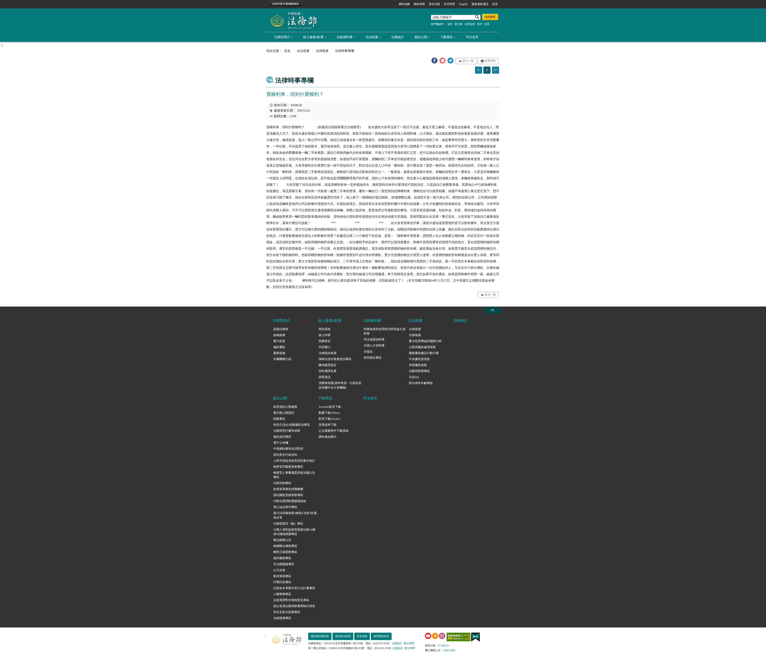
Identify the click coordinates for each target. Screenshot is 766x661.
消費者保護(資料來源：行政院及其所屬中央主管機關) (340, 385)
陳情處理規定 (328, 365)
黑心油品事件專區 (285, 507)
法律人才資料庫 (374, 345)
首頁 (495, 4)
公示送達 (279, 570)
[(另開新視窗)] (428, 636)
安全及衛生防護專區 (286, 612)
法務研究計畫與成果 (286, 430)
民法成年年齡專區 (421, 383)
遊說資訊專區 (282, 436)
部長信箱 (434, 4)
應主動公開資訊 (283, 412)
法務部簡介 (282, 37)
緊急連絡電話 (480, 4)
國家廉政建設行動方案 (424, 353)
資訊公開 (420, 37)
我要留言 (325, 341)
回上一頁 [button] (468, 60)
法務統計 (397, 37)
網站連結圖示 (328, 436)
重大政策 (279, 341)
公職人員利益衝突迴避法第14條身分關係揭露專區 (294, 532)
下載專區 (446, 37)
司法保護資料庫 (374, 339)
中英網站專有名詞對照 (288, 448)
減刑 (449, 24)
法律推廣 (322, 51)
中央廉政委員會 (419, 359)
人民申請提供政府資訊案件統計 (294, 460)
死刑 (479, 24)
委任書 (458, 24)
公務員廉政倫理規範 (422, 347)
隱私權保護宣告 (320, 636)
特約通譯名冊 (328, 371)
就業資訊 (325, 377)
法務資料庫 (344, 37)
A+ (495, 69)
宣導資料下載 (328, 424)
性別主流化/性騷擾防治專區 (291, 424)
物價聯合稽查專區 (285, 546)
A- (478, 69)
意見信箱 (362, 636)
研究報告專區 (373, 357)
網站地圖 (404, 4)
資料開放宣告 (381, 636)
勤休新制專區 (282, 576)
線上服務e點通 (313, 37)
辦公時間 (409, 643)
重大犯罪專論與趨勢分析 (425, 341)
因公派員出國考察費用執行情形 (294, 606)
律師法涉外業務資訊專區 (335, 359)
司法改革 (472, 37)
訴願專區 (279, 418)
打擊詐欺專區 (282, 582)
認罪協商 (470, 24)
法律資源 (415, 329)
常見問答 (449, 4)
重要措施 (279, 353)
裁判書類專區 (282, 558)
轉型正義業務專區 (285, 552)
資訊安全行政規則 (285, 454)
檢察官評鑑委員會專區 (288, 466)
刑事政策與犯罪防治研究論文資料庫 (385, 331)
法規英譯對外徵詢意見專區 (291, 600)
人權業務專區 (282, 594)
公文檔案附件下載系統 (333, 430)
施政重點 (279, 347)
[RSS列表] (435, 636)
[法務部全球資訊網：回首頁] (292, 20)
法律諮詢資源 (328, 353)
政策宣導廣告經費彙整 (288, 489)
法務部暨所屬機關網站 (285, 3)
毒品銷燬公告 (282, 540)
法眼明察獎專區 (419, 371)
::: (265, 3)
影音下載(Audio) (329, 418)
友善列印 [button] (490, 60)
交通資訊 (397, 643)
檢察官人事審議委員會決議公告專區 (294, 475)
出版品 (368, 351)
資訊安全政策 (343, 636)
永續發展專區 (282, 618)
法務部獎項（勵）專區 (288, 523)
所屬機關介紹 (282, 359)
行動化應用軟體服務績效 (289, 501)
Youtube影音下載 (330, 406)
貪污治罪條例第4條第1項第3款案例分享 (295, 515)
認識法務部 (280, 329)
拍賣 (487, 24)
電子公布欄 (280, 442)
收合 (492, 310)
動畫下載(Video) (329, 412)
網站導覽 (419, 4)
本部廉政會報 (418, 365)
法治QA (414, 377)
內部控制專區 (282, 483)
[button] (434, 61)
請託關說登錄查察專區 (288, 495)
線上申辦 (325, 335)
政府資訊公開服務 (285, 406)
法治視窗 (371, 37)
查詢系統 (325, 329)
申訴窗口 (325, 347)
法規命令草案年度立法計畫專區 (294, 588)
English (463, 4)
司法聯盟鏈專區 (283, 564)
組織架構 (279, 335)
